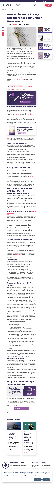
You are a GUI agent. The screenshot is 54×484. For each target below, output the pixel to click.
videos (16, 354)
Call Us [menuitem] (44, 462)
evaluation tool (18, 254)
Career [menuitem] (22, 468)
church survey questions (24, 399)
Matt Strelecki (14, 24)
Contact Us (34, 5)
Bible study (17, 114)
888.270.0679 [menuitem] (47, 465)
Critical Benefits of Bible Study (15, 85)
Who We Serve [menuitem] (14, 462)
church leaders (17, 170)
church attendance (14, 207)
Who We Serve (18, 5)
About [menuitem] (22, 462)
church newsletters (20, 79)
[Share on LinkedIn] (3, 30)
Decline (46, 479)
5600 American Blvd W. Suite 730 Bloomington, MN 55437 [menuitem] (36, 468)
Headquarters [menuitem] (35, 462)
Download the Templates (22, 408)
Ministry (9, 415)
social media (10, 236)
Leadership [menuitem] (23, 465)
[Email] (3, 35)
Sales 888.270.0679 (29, 1)
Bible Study (18, 298)
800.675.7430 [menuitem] (45, 468)
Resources (4, 9)
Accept (37, 479)
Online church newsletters (13, 214)
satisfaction (9, 209)
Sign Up (49, 5)
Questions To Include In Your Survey (17, 89)
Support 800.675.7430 (38, 1)
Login (45, 1)
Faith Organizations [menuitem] (15, 465)
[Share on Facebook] (3, 33)
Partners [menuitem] (12, 468)
